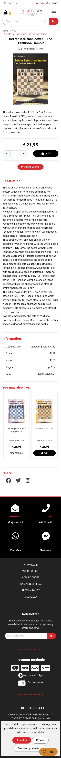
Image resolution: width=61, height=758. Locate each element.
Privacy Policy (31, 590)
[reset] (45, 22)
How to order (30, 577)
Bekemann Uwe (30, 48)
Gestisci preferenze (30, 748)
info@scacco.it (41, 718)
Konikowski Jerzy (16, 440)
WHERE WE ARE (30, 571)
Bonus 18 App (35, 675)
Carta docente (35, 682)
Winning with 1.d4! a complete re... (16, 430)
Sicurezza (30, 596)
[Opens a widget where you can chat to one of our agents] (48, 752)
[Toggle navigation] (53, 12)
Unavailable (16, 453)
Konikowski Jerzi (44, 440)
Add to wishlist (32, 166)
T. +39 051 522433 (21, 718)
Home (5, 31)
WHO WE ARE (31, 564)
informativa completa (30, 732)
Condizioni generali (30, 584)
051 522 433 (53, 3)
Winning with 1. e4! (45, 428)
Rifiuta (40, 740)
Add (47, 153)
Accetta (22, 740)
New (14, 31)
